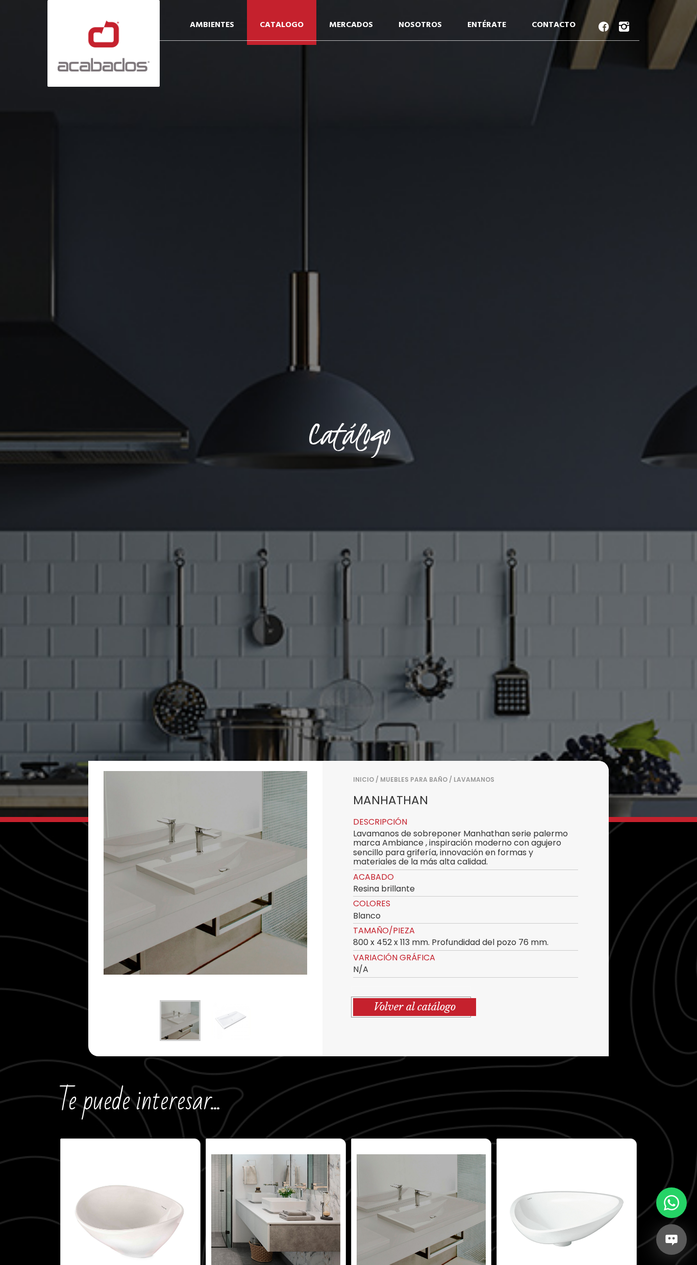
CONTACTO (554, 25)
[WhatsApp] (671, 1202)
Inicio (363, 779)
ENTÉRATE (486, 25)
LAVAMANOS (474, 779)
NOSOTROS (420, 25)
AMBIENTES (212, 25)
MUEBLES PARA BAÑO (413, 779)
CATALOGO (282, 25)
